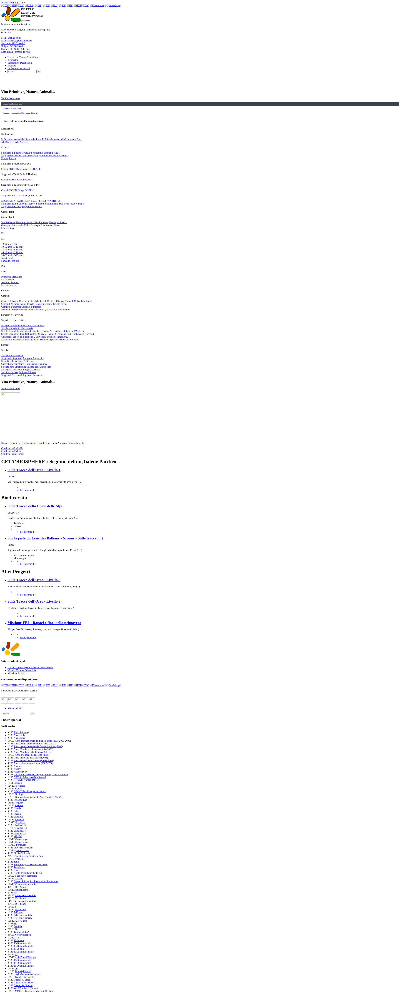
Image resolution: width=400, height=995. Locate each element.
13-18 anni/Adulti (22, 943)
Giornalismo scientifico (12, 364)
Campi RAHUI (9, 179)
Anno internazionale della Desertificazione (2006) (38, 746)
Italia (16, 811)
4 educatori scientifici (25, 901)
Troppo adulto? (21, 932)
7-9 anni (5, 244)
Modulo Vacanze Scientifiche (22, 670)
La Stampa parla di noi (19, 68)
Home (4, 443)
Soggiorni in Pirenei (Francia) (15, 152)
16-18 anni (6, 252)
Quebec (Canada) (22, 979)
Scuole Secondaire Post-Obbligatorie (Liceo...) (24, 334)
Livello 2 (18, 816)
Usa (16, 870)
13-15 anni (6, 249)
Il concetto (13, 60)
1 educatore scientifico (26, 875)
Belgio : (12, 46)
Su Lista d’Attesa (9, 372)
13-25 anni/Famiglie (24, 951)
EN (15, 892)
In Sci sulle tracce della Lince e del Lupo (21, 139)
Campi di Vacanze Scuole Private (17, 304)
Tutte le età (19, 867)
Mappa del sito (15, 708)
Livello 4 (20, 822)
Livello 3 (19, 819)
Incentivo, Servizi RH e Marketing (18, 309)
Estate (4, 279)
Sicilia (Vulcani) (22, 853)
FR (15, 923)
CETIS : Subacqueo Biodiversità (30, 777)
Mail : (11, 37)
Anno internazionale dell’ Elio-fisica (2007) (35, 743)
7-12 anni (18, 912)
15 (16, 954)
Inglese (19, 802)
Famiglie (5, 260)
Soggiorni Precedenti (11, 375)
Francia (18, 788)
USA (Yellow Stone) (24, 982)
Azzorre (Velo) (21, 771)
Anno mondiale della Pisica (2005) (31, 757)
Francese (20, 785)
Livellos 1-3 (20, 825)
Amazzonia (19, 735)
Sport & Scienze (9, 361)
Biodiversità (22, 889)
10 (16, 929)
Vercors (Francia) (23, 934)
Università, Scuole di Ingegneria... (18, 336)
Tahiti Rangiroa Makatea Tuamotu (31, 864)
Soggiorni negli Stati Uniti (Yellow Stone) (21, 203)
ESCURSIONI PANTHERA (15, 200)
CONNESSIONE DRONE (27, 780)
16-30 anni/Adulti (22, 960)
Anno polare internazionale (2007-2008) (33, 763)
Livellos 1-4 (21, 828)
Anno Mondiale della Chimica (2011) (32, 752)
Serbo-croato (22, 850)
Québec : (15, 49)
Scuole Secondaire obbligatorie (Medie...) (21, 331)
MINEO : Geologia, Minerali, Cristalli (34, 991)
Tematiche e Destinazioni (20, 62)
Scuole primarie (9, 328)
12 (17, 937)
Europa (4, 158)
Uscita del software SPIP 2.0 (28, 873)
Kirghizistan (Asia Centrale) (27, 974)
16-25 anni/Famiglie (26, 957)
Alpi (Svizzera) (21, 732)
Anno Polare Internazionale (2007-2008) (34, 760)
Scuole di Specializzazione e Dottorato (20, 339)
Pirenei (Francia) (23, 971)
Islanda (17, 808)
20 (16, 968)
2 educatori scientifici (26, 884)
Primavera (6, 276)
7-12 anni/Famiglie (23, 915)
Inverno (5, 285)
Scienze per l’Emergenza (13, 366)
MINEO (18, 836)
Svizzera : (13, 43)
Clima (4, 228)
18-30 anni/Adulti (22, 963)
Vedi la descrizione (10, 98)
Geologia (19, 794)
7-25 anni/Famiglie (23, 918)
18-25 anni (6, 255)
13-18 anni (19, 940)
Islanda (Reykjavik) (24, 977)
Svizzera (19, 859)
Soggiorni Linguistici (11, 358)
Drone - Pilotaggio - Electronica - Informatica (36, 881)
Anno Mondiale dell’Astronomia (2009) (33, 749)
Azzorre (18, 769)
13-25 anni (19, 949)
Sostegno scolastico (10, 369)
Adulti (4, 258)
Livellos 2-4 (20, 830)
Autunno (5, 282)
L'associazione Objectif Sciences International (30, 667)
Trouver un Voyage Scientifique (23, 57)
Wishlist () (6, 2)
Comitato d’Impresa (11, 306)
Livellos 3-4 (20, 833)
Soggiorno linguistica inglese (29, 856)
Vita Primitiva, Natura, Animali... (17, 222)
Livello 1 (18, 814)
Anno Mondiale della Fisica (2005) (32, 754)
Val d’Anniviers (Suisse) (26, 988)
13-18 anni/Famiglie (24, 946)
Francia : (16, 40)
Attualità (12, 65)
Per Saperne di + (28, 490)
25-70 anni (21, 920)
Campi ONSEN (9, 190)
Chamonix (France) (23, 985)
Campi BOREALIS (11, 169)
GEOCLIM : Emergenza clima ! (30, 791)
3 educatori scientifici (25, 895)
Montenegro (22, 839)
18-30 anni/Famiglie (24, 965)
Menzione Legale (16, 673)
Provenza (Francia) (23, 847)
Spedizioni (6, 355)
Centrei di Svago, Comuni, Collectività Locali (23, 301)
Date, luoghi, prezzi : (15, 51)
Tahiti (16, 861)
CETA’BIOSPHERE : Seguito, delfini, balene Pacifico (41, 774)
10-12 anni (6, 246)
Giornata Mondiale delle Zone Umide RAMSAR (39, 797)
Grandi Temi (44, 443)
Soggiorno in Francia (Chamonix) (18, 155)
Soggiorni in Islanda (11, 206)
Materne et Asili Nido (11, 325)
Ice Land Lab (20, 799)
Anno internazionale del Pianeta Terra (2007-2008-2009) (43, 740)
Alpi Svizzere (8, 142)
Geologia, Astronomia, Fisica (15, 225)
